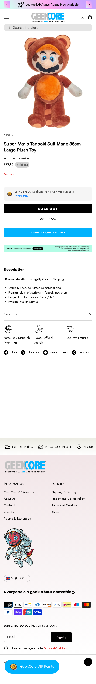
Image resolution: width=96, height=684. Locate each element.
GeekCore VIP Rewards (18, 492)
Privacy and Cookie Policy (68, 499)
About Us (9, 499)
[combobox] (48, 27)
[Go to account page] (82, 17)
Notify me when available (48, 232)
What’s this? (21, 196)
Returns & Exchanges (17, 518)
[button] (89, 17)
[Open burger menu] (6, 17)
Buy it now (48, 219)
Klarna (56, 512)
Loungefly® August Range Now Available (52, 5)
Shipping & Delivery (64, 492)
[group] (15, 279)
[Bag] (89, 17)
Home (7, 135)
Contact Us (10, 505)
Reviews (9, 512)
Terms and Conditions (65, 505)
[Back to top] (88, 662)
